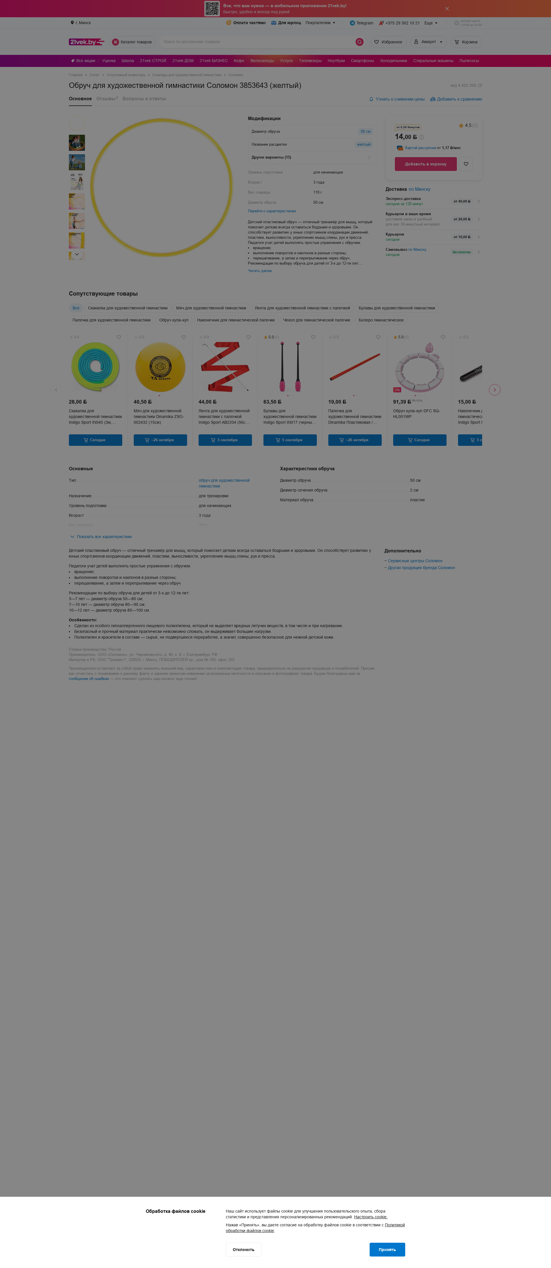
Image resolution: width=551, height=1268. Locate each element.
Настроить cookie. (371, 1217)
